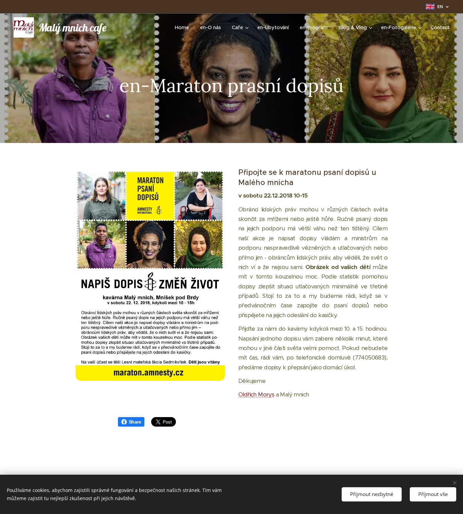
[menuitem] (184, 27)
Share (135, 422)
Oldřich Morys (256, 394)
